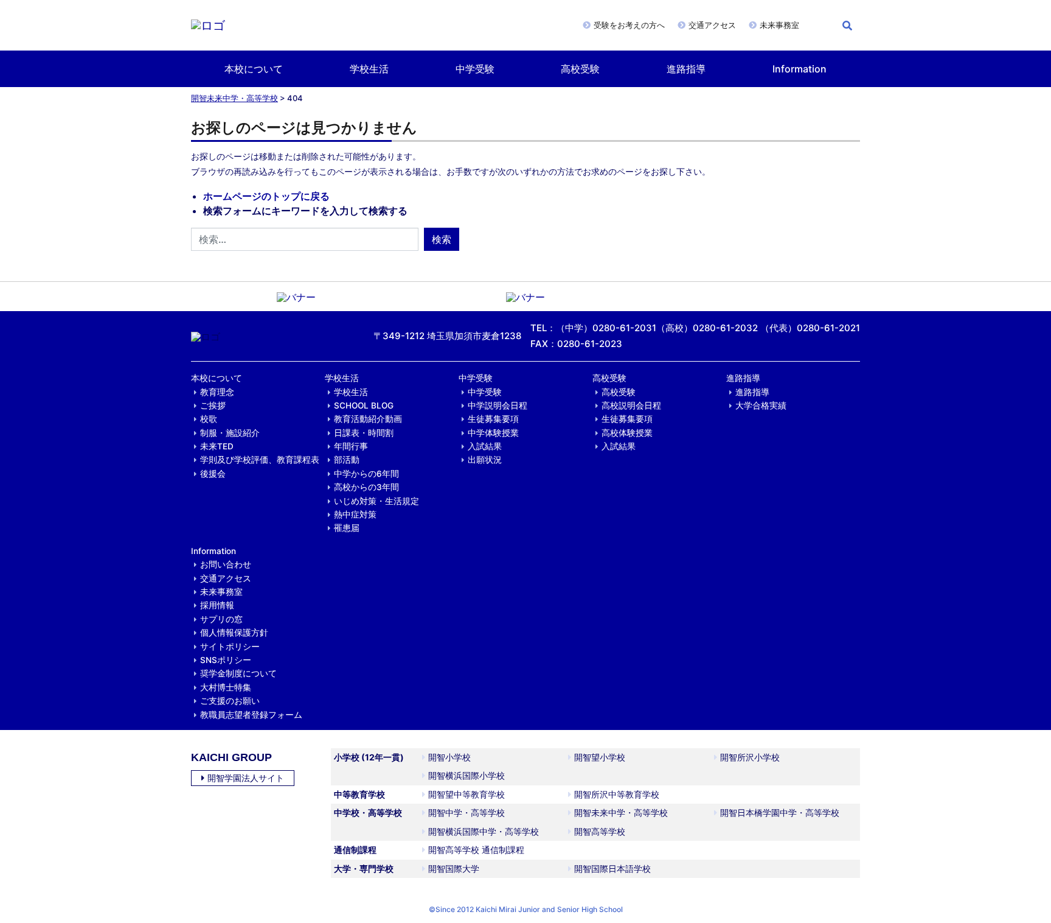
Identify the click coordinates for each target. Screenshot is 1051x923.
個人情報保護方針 (234, 632)
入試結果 (485, 446)
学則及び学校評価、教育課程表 (259, 460)
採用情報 (217, 605)
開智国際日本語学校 (612, 868)
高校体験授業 (627, 433)
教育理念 (217, 392)
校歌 (208, 419)
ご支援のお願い (230, 701)
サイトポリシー (230, 646)
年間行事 (351, 446)
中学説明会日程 (497, 405)
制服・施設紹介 (230, 433)
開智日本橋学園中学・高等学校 (779, 812)
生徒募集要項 (493, 419)
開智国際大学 (453, 868)
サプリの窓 (221, 619)
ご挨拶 (213, 405)
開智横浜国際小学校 (466, 775)
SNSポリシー (225, 660)
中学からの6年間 (366, 474)
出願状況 (485, 460)
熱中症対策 (355, 514)
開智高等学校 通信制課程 (476, 849)
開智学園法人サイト (245, 778)
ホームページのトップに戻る (266, 196)
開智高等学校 (599, 831)
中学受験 (475, 69)
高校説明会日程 (631, 405)
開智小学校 (449, 757)
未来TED (217, 446)
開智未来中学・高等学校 (234, 98)
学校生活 (369, 69)
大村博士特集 (225, 687)
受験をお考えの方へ (629, 25)
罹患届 (346, 528)
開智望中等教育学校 (466, 794)
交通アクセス (712, 25)
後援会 (213, 474)
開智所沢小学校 (750, 757)
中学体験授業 (493, 433)
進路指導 (686, 69)
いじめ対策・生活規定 (376, 501)
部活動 (346, 460)
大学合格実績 (760, 405)
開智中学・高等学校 (466, 812)
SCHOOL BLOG (364, 405)
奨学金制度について (238, 673)
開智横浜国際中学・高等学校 (483, 831)
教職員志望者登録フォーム (251, 715)
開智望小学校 (599, 757)
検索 (441, 239)
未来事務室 (779, 25)
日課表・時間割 (364, 433)
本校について (253, 69)
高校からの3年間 (366, 487)
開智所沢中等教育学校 (616, 794)
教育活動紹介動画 (368, 419)
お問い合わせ (225, 564)
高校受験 (580, 69)
